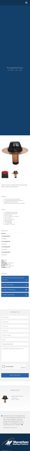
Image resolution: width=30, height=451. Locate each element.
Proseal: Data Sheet (8, 284)
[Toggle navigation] (26, 2)
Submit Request (15, 375)
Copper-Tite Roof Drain (17, 396)
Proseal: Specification (8, 294)
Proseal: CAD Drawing (8, 289)
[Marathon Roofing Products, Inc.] (7, 3)
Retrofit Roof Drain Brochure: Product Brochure (13, 278)
